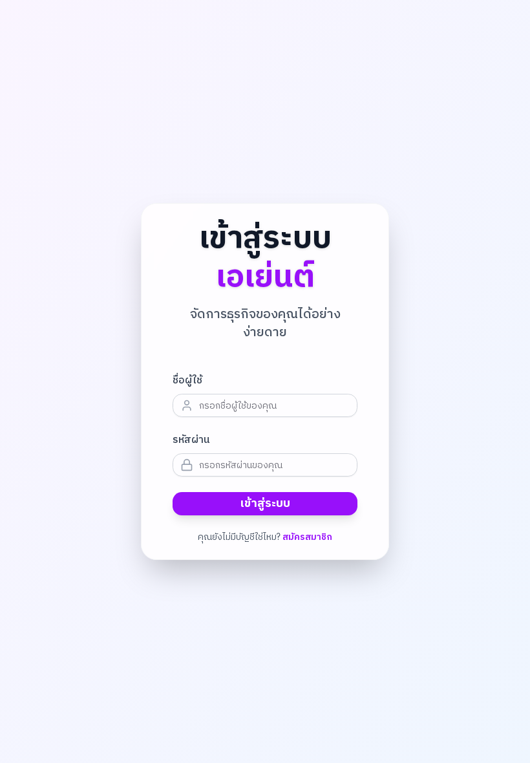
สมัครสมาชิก (307, 537)
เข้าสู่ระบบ (265, 503)
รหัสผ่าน (191, 440)
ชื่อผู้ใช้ (187, 381)
